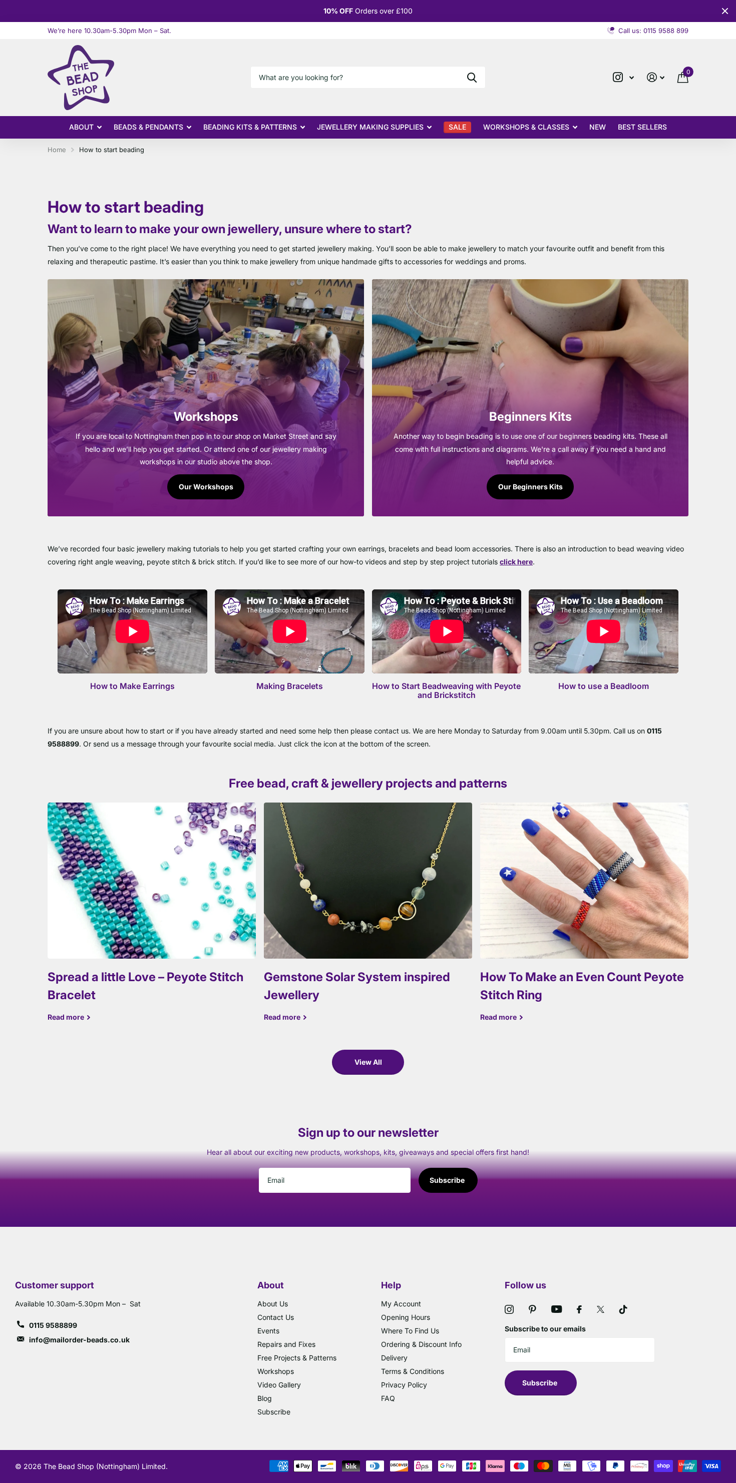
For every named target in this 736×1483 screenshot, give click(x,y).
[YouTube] (556, 1309)
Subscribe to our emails (545, 1328)
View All (368, 1062)
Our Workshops (206, 486)
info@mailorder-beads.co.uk (79, 1339)
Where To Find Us (410, 1330)
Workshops (275, 1371)
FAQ (388, 1398)
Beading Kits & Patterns (250, 127)
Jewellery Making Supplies (370, 127)
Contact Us (275, 1317)
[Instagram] (509, 1309)
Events (268, 1330)
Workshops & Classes (526, 127)
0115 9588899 (53, 1325)
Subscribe (448, 1180)
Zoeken (472, 77)
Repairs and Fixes (286, 1344)
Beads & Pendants (148, 127)
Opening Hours (405, 1317)
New (597, 127)
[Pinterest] (532, 1309)
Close (725, 11)
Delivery (394, 1357)
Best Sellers (642, 127)
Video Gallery (279, 1384)
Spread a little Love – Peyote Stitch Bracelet (152, 920)
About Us (272, 1303)
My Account (401, 1303)
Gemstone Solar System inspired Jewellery (368, 920)
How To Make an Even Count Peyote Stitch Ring (584, 920)
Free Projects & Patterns (296, 1357)
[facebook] (579, 1309)
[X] (600, 1309)
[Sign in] (655, 77)
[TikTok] (623, 1309)
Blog (264, 1398)
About (81, 127)
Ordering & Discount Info (421, 1344)
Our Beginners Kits (530, 486)
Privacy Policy (404, 1384)
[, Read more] (623, 77)
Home (57, 150)
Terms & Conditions (412, 1371)
